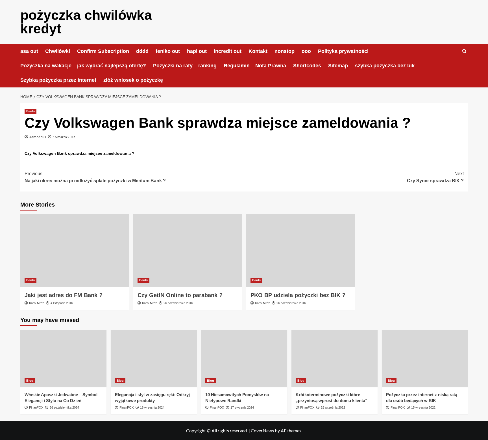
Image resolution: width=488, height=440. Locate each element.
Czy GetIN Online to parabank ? (180, 295)
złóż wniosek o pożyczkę (133, 80)
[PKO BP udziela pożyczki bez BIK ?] (300, 250)
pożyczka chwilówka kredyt (86, 22)
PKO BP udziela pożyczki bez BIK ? (297, 295)
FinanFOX (36, 407)
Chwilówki (57, 51)
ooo (306, 51)
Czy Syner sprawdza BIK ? (435, 177)
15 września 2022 (333, 407)
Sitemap (338, 65)
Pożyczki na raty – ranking (185, 65)
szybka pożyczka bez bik (385, 65)
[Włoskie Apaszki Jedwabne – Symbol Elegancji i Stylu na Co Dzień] (63, 358)
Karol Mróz (36, 303)
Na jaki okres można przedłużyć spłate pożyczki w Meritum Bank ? (95, 177)
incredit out (227, 51)
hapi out (197, 51)
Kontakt (258, 51)
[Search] (464, 51)
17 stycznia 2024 (242, 407)
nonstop (284, 51)
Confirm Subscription (103, 51)
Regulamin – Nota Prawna (255, 65)
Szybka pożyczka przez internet (58, 80)
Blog (29, 380)
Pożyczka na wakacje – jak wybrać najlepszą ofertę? (83, 65)
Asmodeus (37, 137)
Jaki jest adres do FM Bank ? (64, 295)
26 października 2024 (64, 407)
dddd (142, 51)
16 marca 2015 (64, 137)
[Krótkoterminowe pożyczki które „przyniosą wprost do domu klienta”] (334, 358)
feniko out (168, 51)
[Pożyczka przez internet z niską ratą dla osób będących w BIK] (425, 358)
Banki (30, 111)
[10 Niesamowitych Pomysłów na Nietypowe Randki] (244, 358)
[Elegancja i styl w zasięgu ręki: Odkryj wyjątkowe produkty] (154, 358)
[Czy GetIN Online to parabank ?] (187, 250)
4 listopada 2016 (62, 303)
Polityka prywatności (343, 51)
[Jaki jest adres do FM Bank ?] (74, 250)
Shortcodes (307, 65)
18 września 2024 (152, 407)
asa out (29, 51)
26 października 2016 (178, 303)
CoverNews (262, 430)
